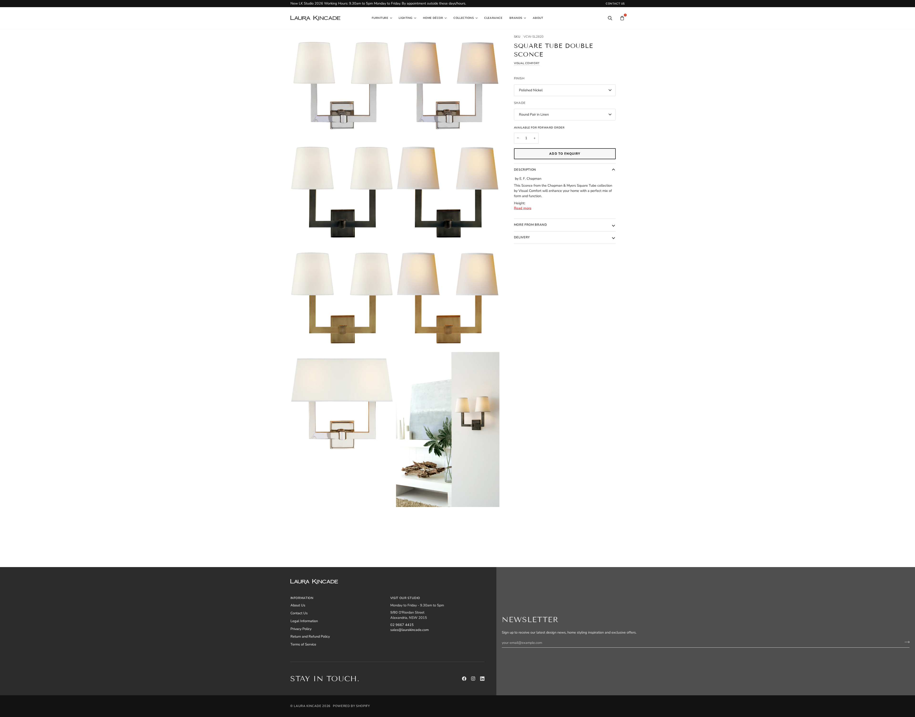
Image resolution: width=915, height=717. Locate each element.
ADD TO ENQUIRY (564, 154)
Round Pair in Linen (534, 114)
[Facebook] (464, 678)
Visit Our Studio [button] (405, 598)
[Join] (906, 642)
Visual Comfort (527, 63)
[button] (381, 18)
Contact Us (299, 613)
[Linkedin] (482, 678)
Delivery (522, 237)
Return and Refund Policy (310, 636)
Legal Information (304, 621)
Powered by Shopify (351, 706)
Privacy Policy (300, 628)
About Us (297, 605)
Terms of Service (303, 644)
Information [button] (302, 598)
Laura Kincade (307, 706)
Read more (522, 208)
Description (525, 170)
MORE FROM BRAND (530, 225)
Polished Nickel (531, 90)
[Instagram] (473, 678)
